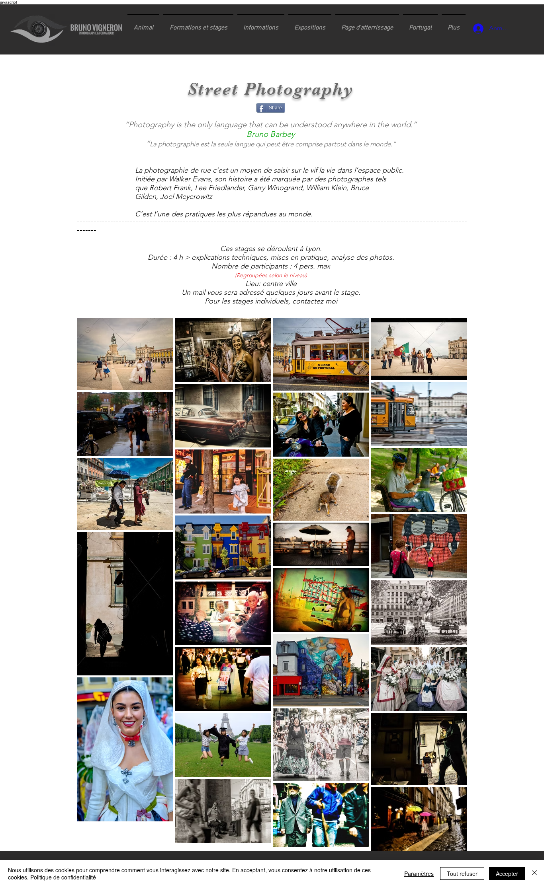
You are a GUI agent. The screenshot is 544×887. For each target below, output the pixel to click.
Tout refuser (462, 873)
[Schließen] (534, 873)
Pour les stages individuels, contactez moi (271, 301)
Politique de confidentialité (63, 877)
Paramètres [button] (419, 873)
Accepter (507, 873)
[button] (198, 24)
